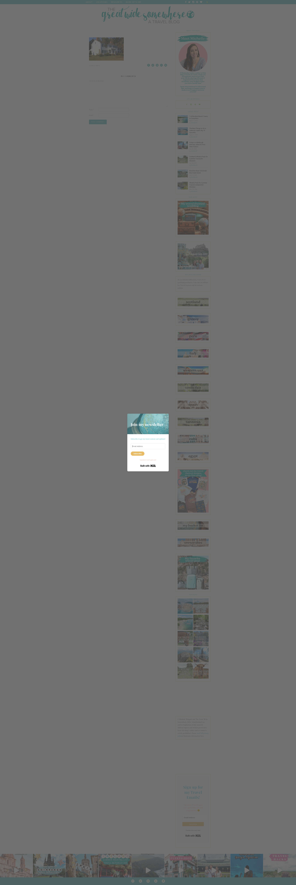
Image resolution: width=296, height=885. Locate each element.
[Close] (165, 417)
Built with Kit (148, 466)
